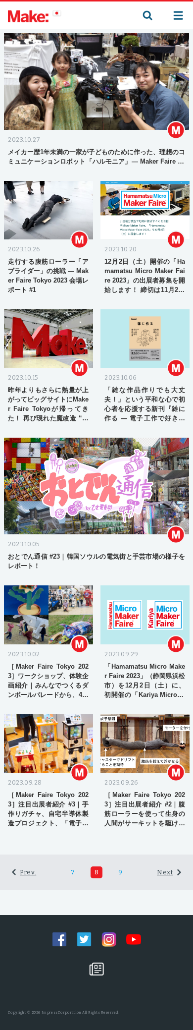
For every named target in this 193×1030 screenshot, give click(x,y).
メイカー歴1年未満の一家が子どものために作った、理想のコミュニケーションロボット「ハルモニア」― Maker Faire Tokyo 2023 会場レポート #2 (96, 161)
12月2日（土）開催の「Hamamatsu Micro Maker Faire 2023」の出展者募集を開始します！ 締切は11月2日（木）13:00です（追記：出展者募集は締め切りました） (144, 290)
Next (165, 872)
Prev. (28, 872)
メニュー (178, 15)
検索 (146, 15)
